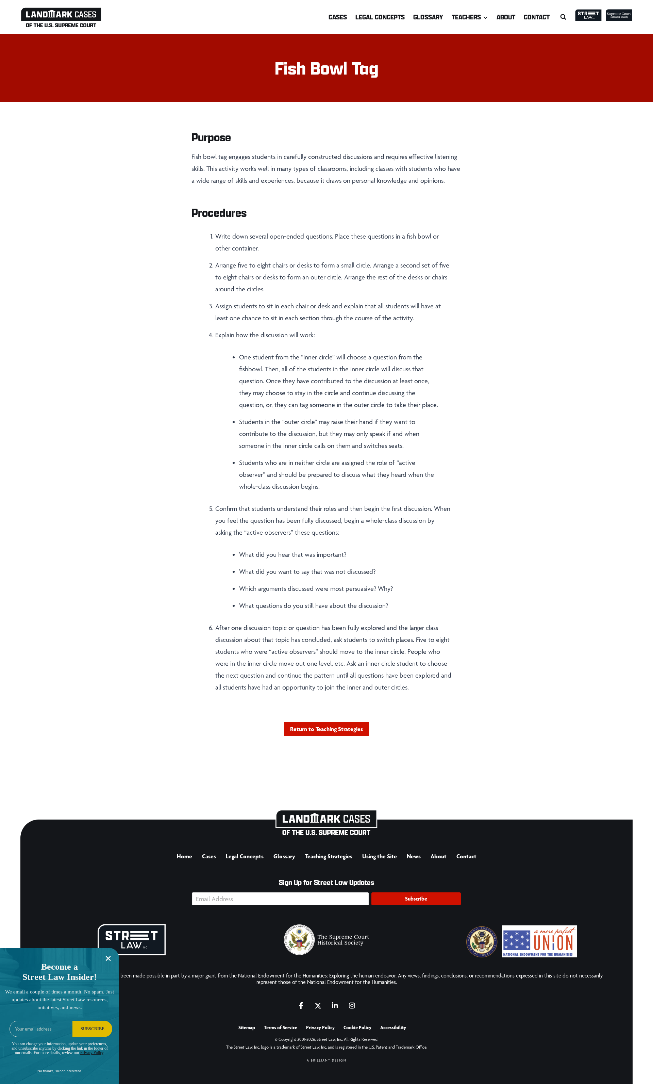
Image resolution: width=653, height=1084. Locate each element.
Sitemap (246, 1027)
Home (184, 856)
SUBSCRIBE (92, 1028)
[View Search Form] (563, 17)
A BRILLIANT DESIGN (327, 1060)
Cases (338, 17)
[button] (416, 898)
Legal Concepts (380, 17)
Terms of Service (280, 1027)
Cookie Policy (357, 1027)
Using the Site (379, 856)
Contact (537, 17)
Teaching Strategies (328, 856)
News (414, 856)
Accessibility (393, 1027)
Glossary (428, 17)
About (506, 17)
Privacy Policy (320, 1027)
